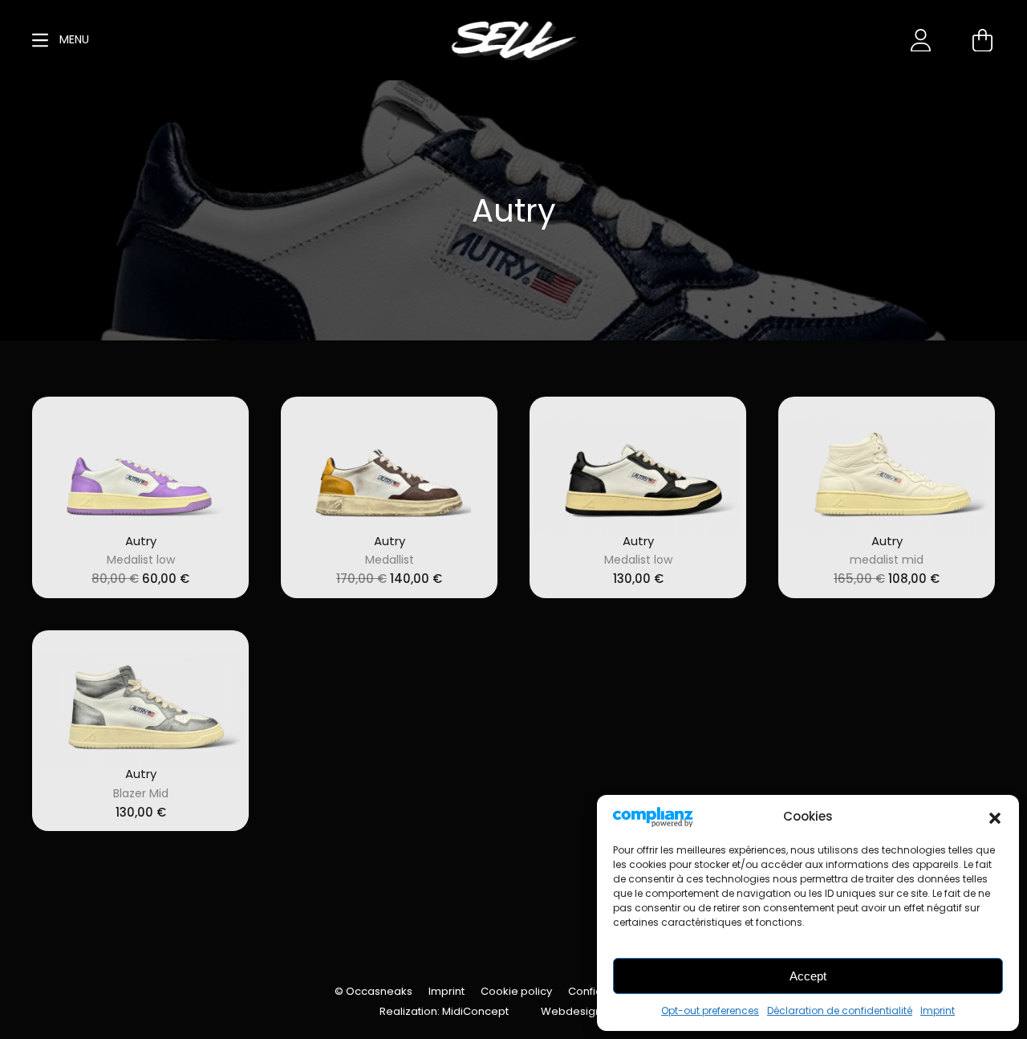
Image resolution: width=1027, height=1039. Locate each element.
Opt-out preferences (710, 1010)
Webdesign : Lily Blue (594, 1011)
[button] (995, 817)
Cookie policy (516, 991)
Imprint (937, 1010)
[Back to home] (514, 40)
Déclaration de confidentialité (839, 1010)
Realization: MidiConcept (444, 1011)
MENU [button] (72, 39)
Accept (808, 976)
